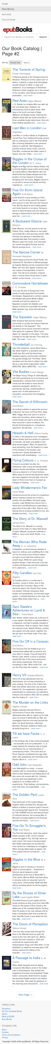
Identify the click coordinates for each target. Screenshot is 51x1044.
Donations (6, 1008)
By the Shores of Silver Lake (29, 894)
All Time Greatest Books (12, 1011)
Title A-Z (26, 62)
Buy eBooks (7, 1019)
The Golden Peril (24, 794)
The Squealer (22, 316)
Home (5, 3)
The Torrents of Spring (28, 69)
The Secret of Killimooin (29, 401)
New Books (8, 9)
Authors (6, 14)
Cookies (5, 1032)
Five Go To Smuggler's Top (29, 827)
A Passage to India (26, 957)
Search (43, 37)
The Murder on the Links (30, 702)
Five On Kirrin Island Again (27, 191)
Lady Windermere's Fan (29, 487)
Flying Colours (23, 460)
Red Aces (19, 100)
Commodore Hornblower (30, 283)
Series (4, 1013)
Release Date (15, 62)
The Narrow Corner (26, 252)
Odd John (19, 764)
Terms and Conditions (11, 1034)
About (4, 1029)
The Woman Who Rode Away (29, 543)
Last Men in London (26, 127)
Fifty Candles (22, 572)
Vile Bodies (20, 371)
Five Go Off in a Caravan (30, 641)
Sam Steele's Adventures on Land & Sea (28, 610)
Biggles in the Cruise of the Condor (29, 160)
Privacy (5, 1037)
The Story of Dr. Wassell (30, 518)
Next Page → (25, 994)
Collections (8, 19)
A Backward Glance (27, 221)
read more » (28, 95)
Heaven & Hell (22, 432)
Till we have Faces (25, 733)
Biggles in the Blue (26, 859)
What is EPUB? (8, 1016)
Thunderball (21, 344)
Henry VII (19, 674)
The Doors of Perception (30, 923)
